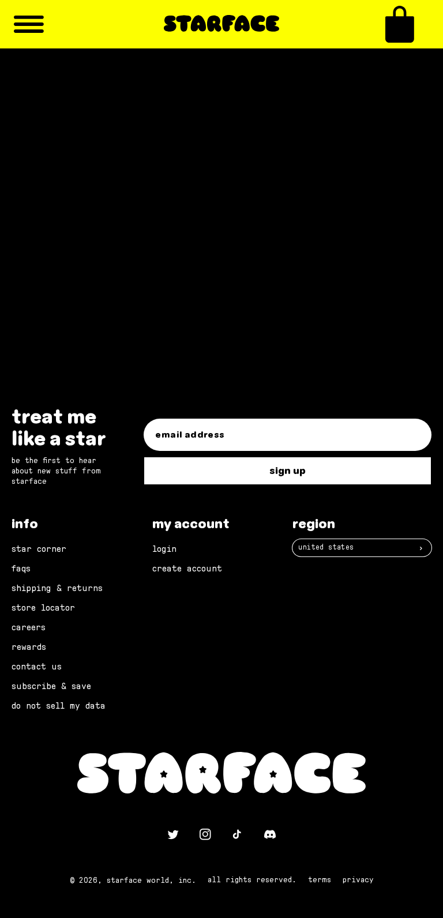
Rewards (29, 647)
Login (164, 549)
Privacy (358, 880)
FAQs (21, 568)
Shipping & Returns (57, 588)
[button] (399, 24)
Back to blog (229, 329)
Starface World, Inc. (151, 880)
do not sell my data (59, 705)
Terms (319, 880)
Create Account (187, 568)
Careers (29, 627)
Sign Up (287, 470)
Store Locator (43, 607)
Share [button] (76, 205)
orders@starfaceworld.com (127, 284)
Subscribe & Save (51, 686)
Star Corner (39, 549)
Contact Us (37, 666)
